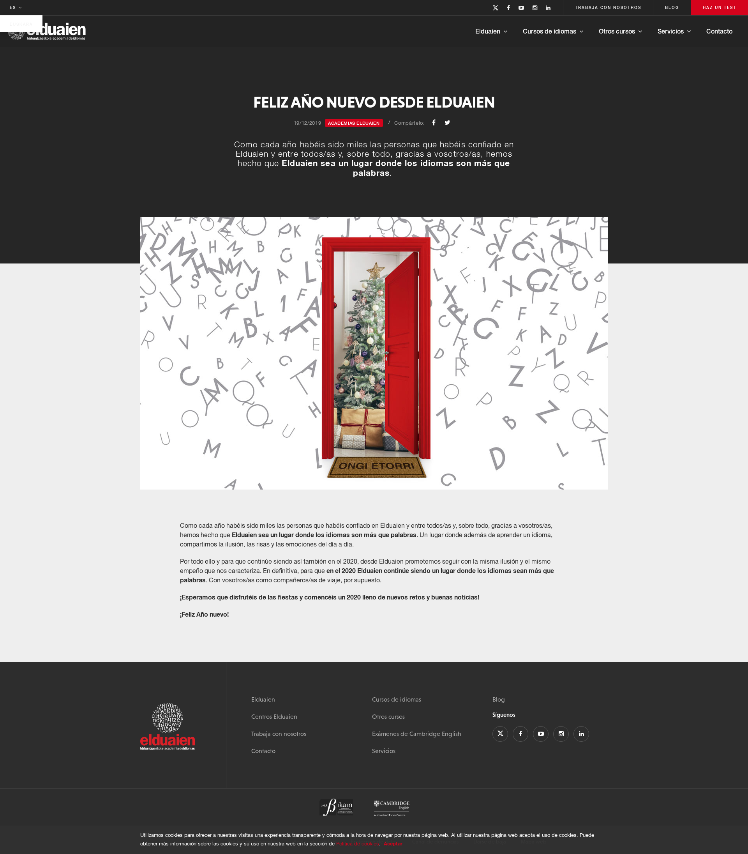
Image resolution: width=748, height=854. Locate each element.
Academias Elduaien (354, 123)
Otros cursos (617, 31)
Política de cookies (357, 844)
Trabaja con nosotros (278, 733)
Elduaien (487, 31)
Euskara (21, 24)
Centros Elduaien (274, 716)
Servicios (671, 31)
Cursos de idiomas (549, 31)
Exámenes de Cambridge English (416, 733)
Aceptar (393, 843)
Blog (498, 699)
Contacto (719, 31)
